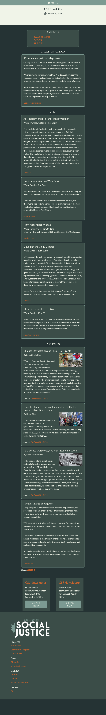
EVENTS (38, 40)
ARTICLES (38, 43)
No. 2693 (39, 398)
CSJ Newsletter (35, 582)
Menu (54, 2)
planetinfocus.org (31, 335)
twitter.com (29, 238)
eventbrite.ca (29, 216)
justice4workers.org (32, 102)
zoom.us (27, 172)
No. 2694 (39, 442)
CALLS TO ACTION (43, 37)
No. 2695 (39, 495)
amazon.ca (28, 563)
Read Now (36, 604)
